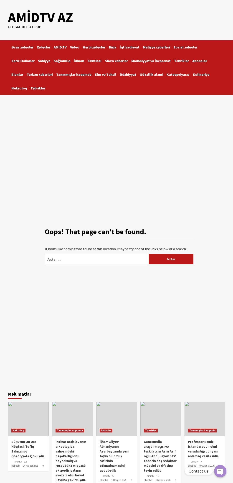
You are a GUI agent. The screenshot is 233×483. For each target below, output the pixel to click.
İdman (79, 60)
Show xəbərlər (116, 60)
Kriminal (94, 60)
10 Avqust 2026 (162, 480)
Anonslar (199, 60)
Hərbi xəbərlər (94, 47)
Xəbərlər (43, 47)
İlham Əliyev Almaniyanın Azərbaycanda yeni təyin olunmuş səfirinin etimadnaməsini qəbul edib (114, 456)
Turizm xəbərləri (40, 74)
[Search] (222, 46)
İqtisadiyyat (129, 47)
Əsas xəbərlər (22, 47)
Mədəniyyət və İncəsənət (151, 60)
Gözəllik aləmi (151, 74)
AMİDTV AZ (40, 17)
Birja (112, 47)
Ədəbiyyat (128, 74)
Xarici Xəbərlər (23, 60)
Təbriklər (181, 60)
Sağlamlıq (62, 60)
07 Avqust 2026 (207, 465)
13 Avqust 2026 (118, 480)
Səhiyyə (44, 60)
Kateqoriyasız (178, 74)
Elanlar (17, 74)
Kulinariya (201, 74)
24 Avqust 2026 (30, 465)
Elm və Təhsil (105, 74)
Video (74, 47)
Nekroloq (19, 88)
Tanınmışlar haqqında (73, 74)
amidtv (18, 461)
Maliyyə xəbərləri (156, 47)
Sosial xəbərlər (185, 47)
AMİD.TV (60, 47)
